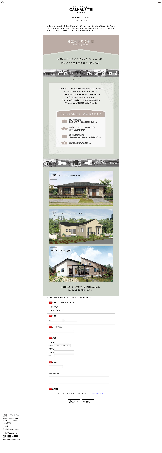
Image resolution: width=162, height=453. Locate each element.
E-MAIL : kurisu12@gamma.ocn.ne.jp (11, 439)
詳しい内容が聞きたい (57, 310)
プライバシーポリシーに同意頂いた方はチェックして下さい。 (70, 393)
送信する (74, 401)
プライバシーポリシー (96, 393)
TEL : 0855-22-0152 (10, 436)
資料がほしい (55, 307)
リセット (88, 401)
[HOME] (2, 4)
